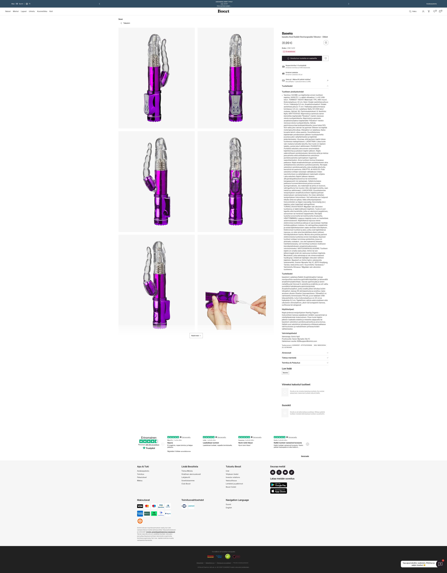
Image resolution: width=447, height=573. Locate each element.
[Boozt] (223, 11)
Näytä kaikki (305, 456)
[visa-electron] (161, 506)
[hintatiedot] (325, 42)
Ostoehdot (200, 563)
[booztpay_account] (147, 514)
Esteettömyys (210, 563)
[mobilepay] (161, 514)
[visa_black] (140, 506)
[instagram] (279, 472)
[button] (157, 78)
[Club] (429, 11)
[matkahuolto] (184, 506)
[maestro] (154, 506)
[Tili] (423, 11)
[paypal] (168, 514)
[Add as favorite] (325, 58)
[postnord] (191, 506)
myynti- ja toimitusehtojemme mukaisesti (160, 532)
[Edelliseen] (99, 3)
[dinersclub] (168, 506)
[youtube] (285, 472)
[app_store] (278, 491)
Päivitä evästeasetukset (240, 563)
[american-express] (140, 514)
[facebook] (272, 472)
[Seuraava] (348, 3)
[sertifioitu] (228, 557)
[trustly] (154, 514)
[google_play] (278, 485)
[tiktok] (291, 472)
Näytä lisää (195, 336)
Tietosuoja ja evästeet (224, 563)
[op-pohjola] (140, 521)
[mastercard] (147, 506)
